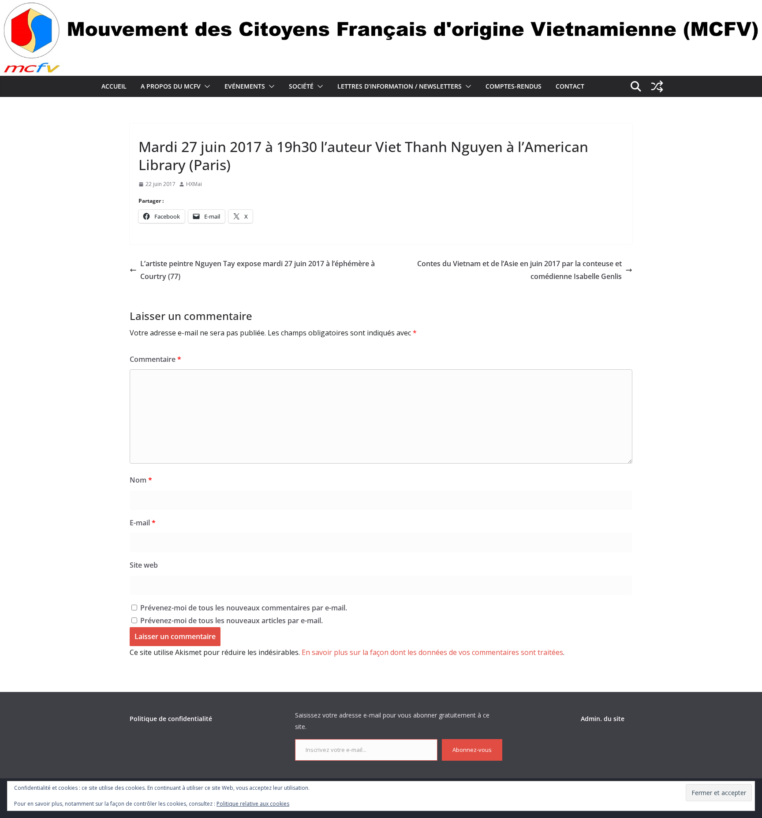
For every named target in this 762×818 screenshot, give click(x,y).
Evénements (244, 86)
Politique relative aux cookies (253, 803)
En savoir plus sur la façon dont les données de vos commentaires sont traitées (432, 652)
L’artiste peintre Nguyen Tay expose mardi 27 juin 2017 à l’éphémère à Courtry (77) (257, 270)
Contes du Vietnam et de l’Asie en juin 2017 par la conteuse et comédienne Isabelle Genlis (519, 270)
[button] (205, 86)
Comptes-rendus (514, 86)
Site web (144, 565)
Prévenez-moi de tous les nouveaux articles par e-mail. (231, 620)
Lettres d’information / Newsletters (399, 86)
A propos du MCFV (171, 86)
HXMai (194, 184)
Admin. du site (602, 718)
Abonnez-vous (472, 750)
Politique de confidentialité (171, 718)
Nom (141, 480)
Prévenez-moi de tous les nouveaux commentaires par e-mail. (243, 608)
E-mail (143, 523)
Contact (570, 86)
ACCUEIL (114, 86)
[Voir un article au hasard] (657, 86)
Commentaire (155, 359)
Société (301, 86)
